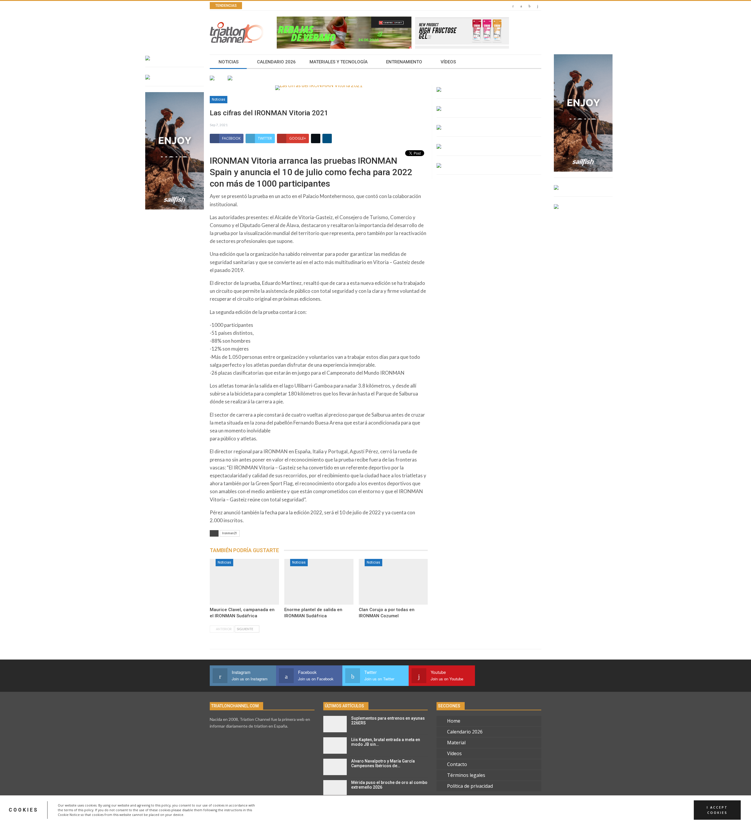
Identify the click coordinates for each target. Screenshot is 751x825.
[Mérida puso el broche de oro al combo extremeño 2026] (335, 788)
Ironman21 (229, 533)
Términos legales (466, 775)
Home (453, 721)
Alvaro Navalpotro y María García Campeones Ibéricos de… (383, 763)
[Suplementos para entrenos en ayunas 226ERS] (335, 724)
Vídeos (448, 62)
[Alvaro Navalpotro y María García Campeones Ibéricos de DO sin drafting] (335, 767)
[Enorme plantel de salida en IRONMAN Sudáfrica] (318, 582)
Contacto (457, 764)
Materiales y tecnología (338, 62)
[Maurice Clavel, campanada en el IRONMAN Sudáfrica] (244, 582)
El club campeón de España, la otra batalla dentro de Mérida (326, 6)
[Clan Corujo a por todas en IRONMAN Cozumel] (393, 582)
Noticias (229, 62)
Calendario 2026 (276, 62)
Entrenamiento (404, 62)
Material (456, 742)
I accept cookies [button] (717, 810)
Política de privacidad (470, 786)
